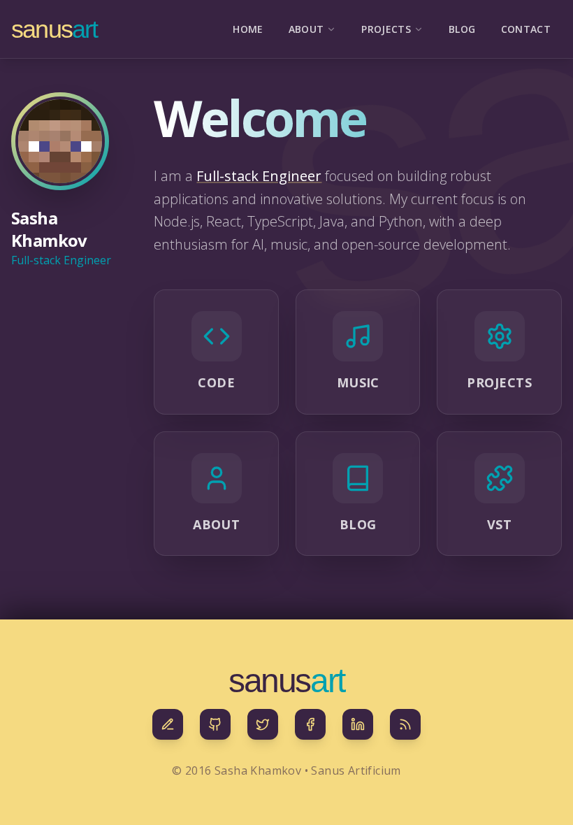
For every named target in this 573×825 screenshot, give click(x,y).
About (306, 29)
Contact (526, 29)
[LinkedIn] (357, 724)
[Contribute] (167, 724)
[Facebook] (310, 724)
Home (248, 29)
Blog (462, 29)
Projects (386, 29)
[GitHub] (215, 724)
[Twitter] (262, 724)
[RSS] (405, 724)
